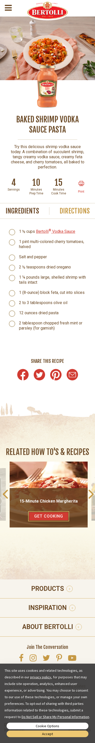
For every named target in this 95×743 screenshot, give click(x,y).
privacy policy (40, 677)
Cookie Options (47, 726)
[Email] (72, 374)
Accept (47, 734)
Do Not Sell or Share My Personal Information (55, 717)
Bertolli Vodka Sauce (55, 231)
